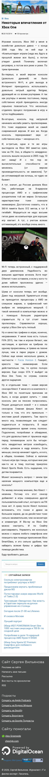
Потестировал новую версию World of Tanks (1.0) (23, 595)
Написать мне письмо (14, 671)
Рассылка (7, 676)
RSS (4, 685)
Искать (41, 564)
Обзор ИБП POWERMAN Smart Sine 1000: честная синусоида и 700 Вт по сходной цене (24, 628)
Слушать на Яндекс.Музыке (17, 705)
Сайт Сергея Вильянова (23, 662)
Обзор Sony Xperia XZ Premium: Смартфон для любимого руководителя (20, 645)
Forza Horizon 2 (27, 360)
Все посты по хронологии (16, 681)
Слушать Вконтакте (12, 715)
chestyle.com (12, 741)
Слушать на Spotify (12, 710)
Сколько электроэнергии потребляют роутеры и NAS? (19, 581)
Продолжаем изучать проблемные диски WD (23, 588)
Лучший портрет (13, 621)
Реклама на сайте (11, 667)
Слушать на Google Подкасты (18, 720)
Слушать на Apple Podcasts (16, 700)
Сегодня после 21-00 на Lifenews (21, 611)
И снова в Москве (14, 616)
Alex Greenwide (13, 736)
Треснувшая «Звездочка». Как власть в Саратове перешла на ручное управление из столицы (24, 603)
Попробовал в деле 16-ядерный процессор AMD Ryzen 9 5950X (21, 636)
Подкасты (9, 695)
